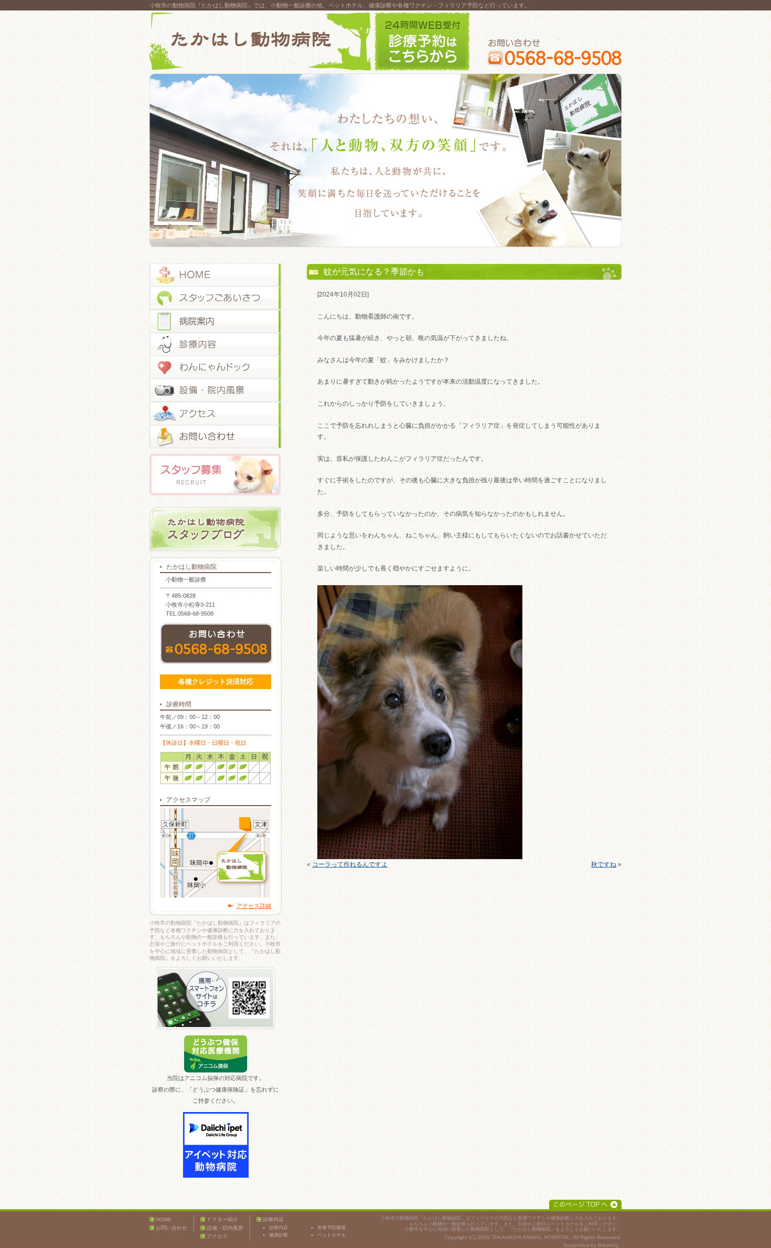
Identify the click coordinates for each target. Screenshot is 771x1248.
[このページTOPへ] (585, 1204)
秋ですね (603, 864)
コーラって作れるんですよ (350, 864)
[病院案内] (215, 321)
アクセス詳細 (254, 906)
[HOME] (215, 275)
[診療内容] (215, 344)
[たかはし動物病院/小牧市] (260, 41)
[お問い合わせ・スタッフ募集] (215, 436)
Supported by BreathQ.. (592, 1245)
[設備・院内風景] (215, 390)
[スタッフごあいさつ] (215, 298)
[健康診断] (215, 367)
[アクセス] (215, 413)
